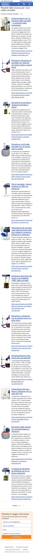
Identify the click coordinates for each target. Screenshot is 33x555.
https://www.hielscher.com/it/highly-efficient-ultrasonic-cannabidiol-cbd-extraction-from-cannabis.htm (21, 307)
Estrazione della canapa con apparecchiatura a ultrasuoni (21, 429)
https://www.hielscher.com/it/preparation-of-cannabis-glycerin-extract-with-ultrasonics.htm (21, 95)
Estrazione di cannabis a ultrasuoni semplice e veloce (21, 104)
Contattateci (16, 537)
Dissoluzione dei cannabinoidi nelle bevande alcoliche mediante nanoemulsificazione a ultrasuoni (21, 231)
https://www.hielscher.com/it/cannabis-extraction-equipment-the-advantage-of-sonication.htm (21, 53)
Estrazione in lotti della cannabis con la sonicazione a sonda (20, 146)
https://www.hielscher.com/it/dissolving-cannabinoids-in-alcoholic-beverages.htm (21, 268)
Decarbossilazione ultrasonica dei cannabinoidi (21, 356)
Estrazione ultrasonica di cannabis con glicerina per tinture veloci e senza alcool (21, 63)
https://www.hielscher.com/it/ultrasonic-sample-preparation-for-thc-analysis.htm (21, 419)
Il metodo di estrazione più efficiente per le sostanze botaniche (20, 470)
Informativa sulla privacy (13, 549)
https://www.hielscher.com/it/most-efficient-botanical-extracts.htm (21, 498)
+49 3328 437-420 (7, 1)
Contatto (24, 549)
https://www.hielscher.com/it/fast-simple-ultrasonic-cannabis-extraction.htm (21, 137)
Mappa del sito (9, 547)
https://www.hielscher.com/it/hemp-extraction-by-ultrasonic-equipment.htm (21, 461)
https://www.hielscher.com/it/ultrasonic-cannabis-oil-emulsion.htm (21, 221)
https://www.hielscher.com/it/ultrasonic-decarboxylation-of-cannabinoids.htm (21, 381)
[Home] (5, 4)
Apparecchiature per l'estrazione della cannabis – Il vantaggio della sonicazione (21, 21)
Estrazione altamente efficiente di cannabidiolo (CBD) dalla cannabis (21, 278)
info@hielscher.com (25, 1)
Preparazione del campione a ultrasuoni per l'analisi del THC (21, 391)
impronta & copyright (22, 547)
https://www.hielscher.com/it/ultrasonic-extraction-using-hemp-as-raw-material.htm (21, 348)
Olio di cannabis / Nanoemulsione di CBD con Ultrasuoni (21, 186)
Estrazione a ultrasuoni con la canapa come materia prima (21, 318)
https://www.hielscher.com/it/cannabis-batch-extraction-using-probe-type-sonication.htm (21, 176)
